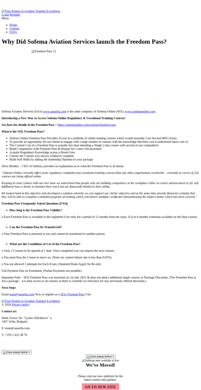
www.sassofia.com (54, 111)
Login (5, 14)
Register (15, 14)
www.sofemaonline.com (140, 111)
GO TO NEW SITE (100, 386)
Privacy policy (21, 304)
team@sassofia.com (22, 294)
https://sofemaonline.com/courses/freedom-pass (87, 124)
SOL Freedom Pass (72, 294)
